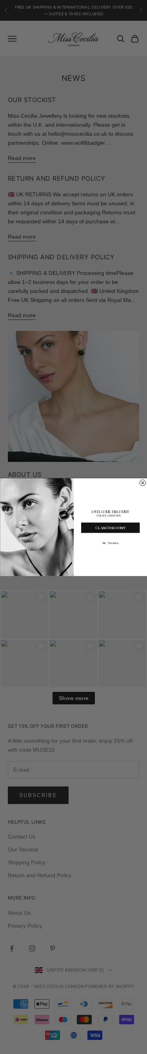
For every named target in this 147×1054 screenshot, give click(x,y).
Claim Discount (110, 527)
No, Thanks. (110, 543)
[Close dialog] (142, 482)
